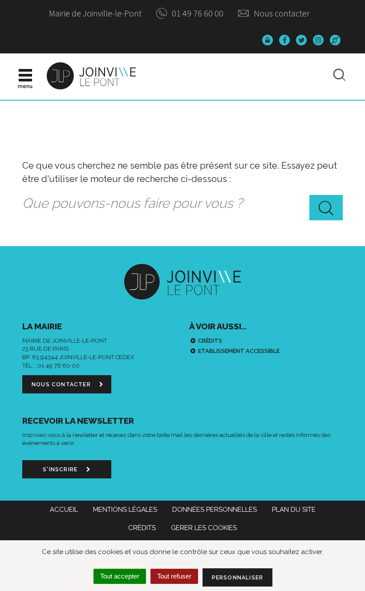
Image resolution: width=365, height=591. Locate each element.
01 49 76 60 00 (196, 13)
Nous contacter (281, 13)
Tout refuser (174, 576)
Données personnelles (214, 510)
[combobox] (182, 204)
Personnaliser (238, 578)
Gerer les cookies (204, 528)
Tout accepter (119, 576)
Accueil (64, 510)
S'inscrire (61, 469)
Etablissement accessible (239, 351)
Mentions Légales (125, 510)
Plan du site (294, 510)
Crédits (210, 340)
